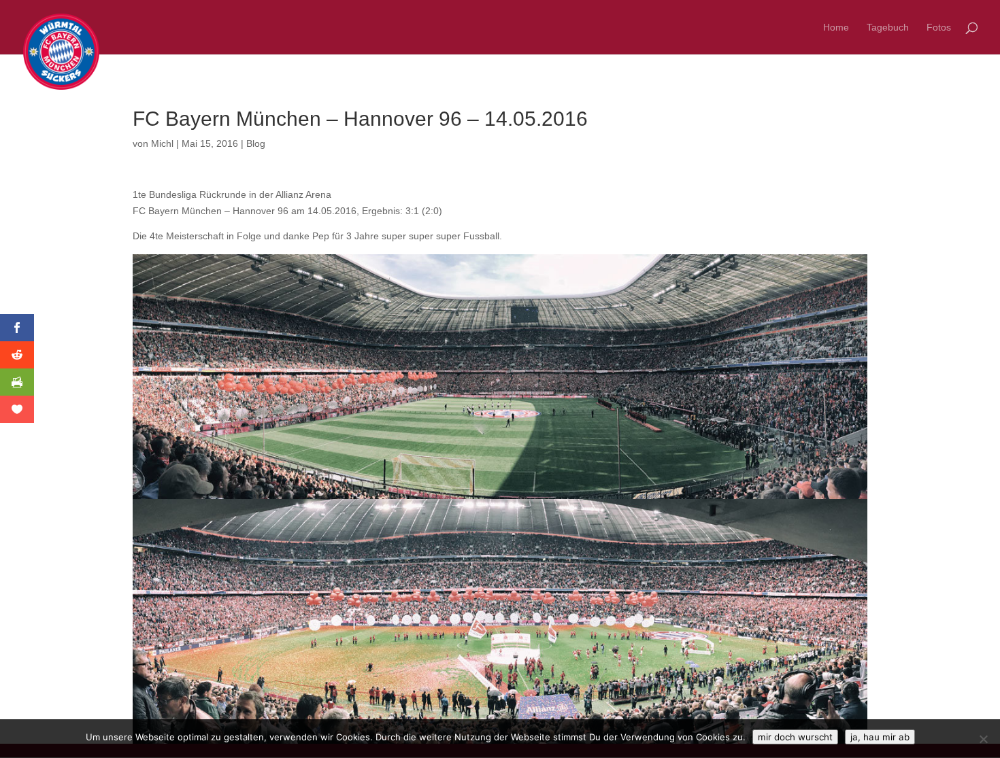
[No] (983, 739)
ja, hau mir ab (880, 736)
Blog (255, 143)
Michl (162, 143)
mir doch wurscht (795, 736)
